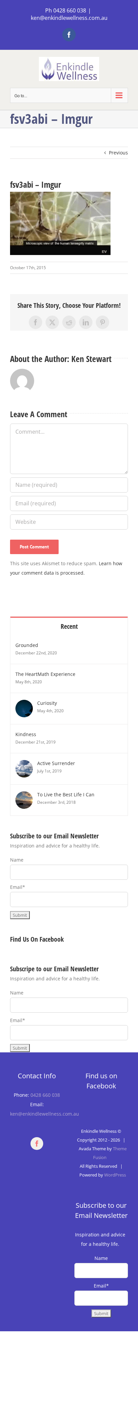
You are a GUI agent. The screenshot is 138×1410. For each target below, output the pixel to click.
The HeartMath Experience (45, 674)
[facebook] (36, 1143)
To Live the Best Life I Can (65, 794)
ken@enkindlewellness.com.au (69, 18)
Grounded (26, 645)
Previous (118, 152)
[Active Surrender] (24, 764)
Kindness (25, 734)
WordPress (115, 1175)
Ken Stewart (91, 358)
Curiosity (47, 703)
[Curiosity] (24, 704)
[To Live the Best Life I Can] (24, 796)
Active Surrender (56, 763)
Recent (69, 626)
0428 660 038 (45, 1095)
